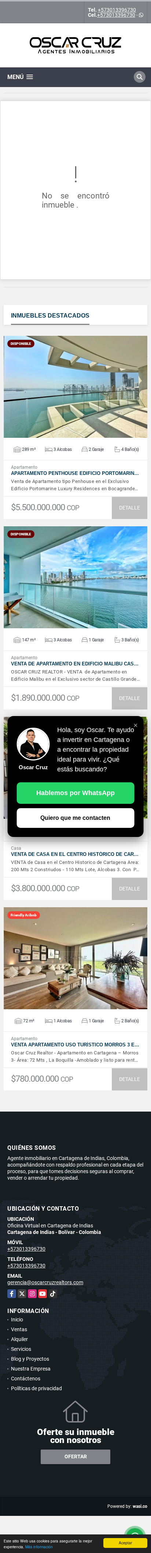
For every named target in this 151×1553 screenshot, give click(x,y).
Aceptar (125, 1542)
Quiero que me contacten (75, 818)
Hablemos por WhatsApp (75, 793)
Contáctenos (25, 1378)
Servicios (21, 1349)
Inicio (17, 1319)
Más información (39, 1546)
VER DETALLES (75, 386)
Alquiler (19, 1339)
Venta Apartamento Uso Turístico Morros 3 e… (75, 1044)
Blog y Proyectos (30, 1359)
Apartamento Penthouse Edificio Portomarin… (75, 473)
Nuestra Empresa (31, 1369)
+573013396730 (117, 10)
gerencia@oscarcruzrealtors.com (45, 1282)
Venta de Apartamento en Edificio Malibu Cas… (75, 664)
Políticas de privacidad (36, 1388)
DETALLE (129, 508)
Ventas (19, 1329)
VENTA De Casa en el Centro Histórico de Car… (75, 854)
